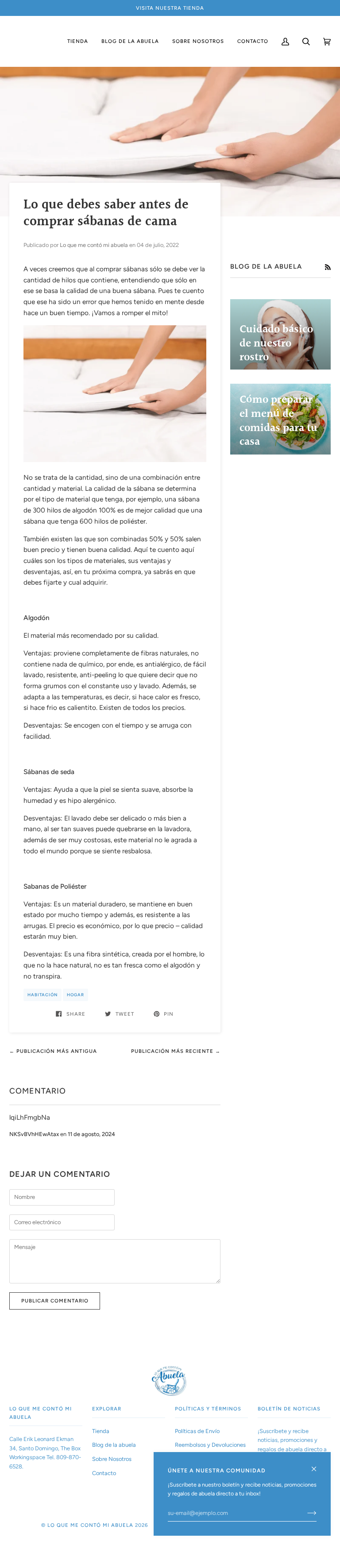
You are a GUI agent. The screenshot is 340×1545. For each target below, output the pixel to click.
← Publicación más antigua (53, 1051)
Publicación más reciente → (175, 1051)
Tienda (100, 1431)
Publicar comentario (55, 1301)
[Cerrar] (318, 1465)
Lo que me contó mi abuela (90, 1525)
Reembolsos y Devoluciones (210, 1444)
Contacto (104, 1473)
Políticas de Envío (197, 1431)
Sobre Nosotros (111, 1459)
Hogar (75, 994)
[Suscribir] (305, 1513)
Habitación (42, 994)
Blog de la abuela (114, 1444)
